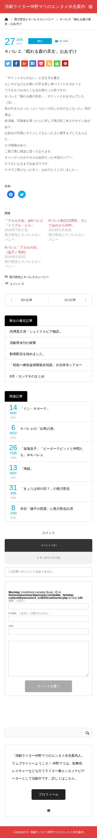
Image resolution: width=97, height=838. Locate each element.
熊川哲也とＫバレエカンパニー (29, 277)
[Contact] (48, 808)
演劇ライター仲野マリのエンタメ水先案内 (45, 6)
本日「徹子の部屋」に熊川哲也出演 (46, 509)
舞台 (40, 41)
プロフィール (48, 794)
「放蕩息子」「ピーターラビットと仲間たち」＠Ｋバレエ (51, 452)
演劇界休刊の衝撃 (23, 343)
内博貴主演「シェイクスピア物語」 (36, 331)
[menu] (90, 6)
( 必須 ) (16, 600)
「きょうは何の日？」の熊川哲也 (45, 489)
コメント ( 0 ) (49, 545)
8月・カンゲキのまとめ (27, 376)
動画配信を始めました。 (28, 354)
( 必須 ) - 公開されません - (29, 613)
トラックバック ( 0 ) (48, 557)
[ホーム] (6, 19)
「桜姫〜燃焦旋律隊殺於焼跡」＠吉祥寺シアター (46, 365)
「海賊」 (26, 468)
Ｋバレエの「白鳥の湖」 (38, 428)
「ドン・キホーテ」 (35, 408)
